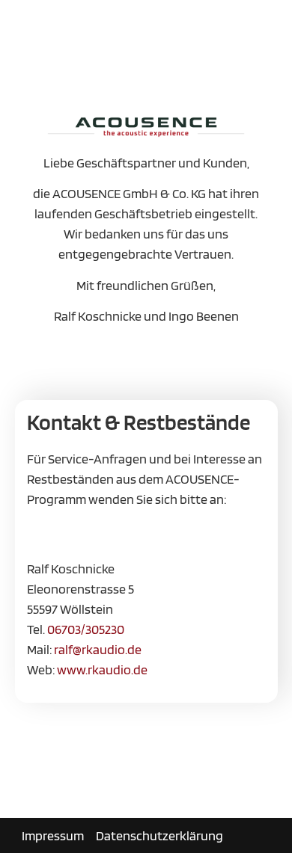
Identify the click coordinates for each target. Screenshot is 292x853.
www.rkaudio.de (102, 669)
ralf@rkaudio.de (98, 649)
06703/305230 (85, 629)
